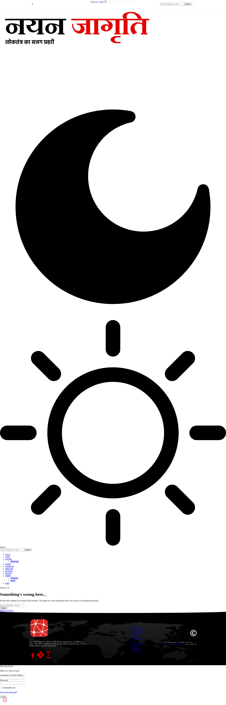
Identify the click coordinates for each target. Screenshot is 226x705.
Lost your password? (8, 692)
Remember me (9, 688)
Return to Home (6, 610)
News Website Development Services (180, 643)
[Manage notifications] (5, 700)
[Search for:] (12, 605)
